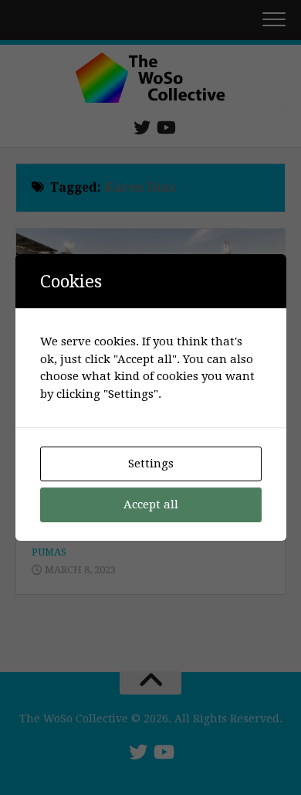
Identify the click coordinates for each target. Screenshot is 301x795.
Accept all (150, 504)
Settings (151, 464)
